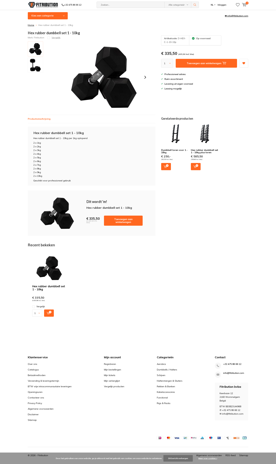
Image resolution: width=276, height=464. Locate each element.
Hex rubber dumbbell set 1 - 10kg (48, 288)
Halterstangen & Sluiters (169, 380)
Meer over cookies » (207, 458)
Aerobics (161, 364)
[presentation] (145, 77)
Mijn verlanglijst (112, 380)
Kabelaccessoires (166, 392)
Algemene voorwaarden (41, 408)
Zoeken (195, 5)
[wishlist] (238, 5)
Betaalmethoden (37, 375)
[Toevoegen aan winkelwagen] (49, 313)
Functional (162, 397)
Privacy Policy (35, 403)
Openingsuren (35, 392)
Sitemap (32, 420)
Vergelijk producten (114, 386)
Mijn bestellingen (112, 369)
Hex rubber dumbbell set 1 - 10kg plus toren (204, 151)
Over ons (32, 364)
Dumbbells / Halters (167, 369)
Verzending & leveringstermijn (43, 380)
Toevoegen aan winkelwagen (123, 221)
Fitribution (39, 37)
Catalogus (33, 369)
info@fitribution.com (233, 373)
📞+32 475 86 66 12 (71, 5)
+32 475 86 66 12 (232, 364)
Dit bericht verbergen (178, 458)
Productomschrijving (39, 118)
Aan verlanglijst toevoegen (243, 63)
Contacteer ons (36, 397)
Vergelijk (40, 306)
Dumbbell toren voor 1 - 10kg (174, 151)
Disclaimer (33, 414)
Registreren (110, 364)
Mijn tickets (109, 375)
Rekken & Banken (166, 386)
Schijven (161, 375)
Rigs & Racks (163, 403)
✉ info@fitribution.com (236, 15)
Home (31, 25)
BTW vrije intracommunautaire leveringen (50, 386)
